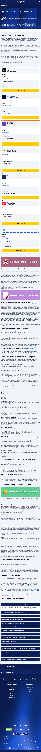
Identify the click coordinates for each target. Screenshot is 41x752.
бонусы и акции (4, 46)
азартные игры (32, 39)
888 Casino (11, 689)
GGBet (11, 693)
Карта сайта (30, 716)
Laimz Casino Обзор (5, 132)
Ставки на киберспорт (30, 687)
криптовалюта (32, 351)
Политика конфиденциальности (11, 706)
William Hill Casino (5, 101)
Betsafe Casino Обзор (6, 78)
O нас (30, 706)
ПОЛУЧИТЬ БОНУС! (19, 90)
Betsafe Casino (5, 74)
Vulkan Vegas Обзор (5, 185)
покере (4, 381)
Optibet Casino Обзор (6, 158)
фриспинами (8, 519)
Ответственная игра (29, 704)
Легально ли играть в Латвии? (22, 30)
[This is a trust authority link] (21, 729)
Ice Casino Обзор (5, 238)
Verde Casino (11, 691)
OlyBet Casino (4, 207)
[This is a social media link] (33, 679)
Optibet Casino (5, 154)
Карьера (29, 710)
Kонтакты (30, 708)
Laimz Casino (4, 127)
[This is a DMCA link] (9, 729)
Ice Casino (4, 234)
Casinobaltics (3, 5)
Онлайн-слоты (4, 466)
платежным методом (35, 590)
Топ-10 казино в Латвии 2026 (9, 30)
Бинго (30, 691)
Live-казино (24, 480)
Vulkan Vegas (4, 181)
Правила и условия (11, 708)
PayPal (9, 585)
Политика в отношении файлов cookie (11, 710)
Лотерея (29, 689)
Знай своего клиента (30, 718)
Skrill (29, 585)
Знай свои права (30, 714)
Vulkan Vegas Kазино (11, 697)
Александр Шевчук (10, 666)
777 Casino (11, 687)
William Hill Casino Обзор (6, 105)
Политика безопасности (11, 704)
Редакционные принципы (29, 712)
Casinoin (11, 695)
